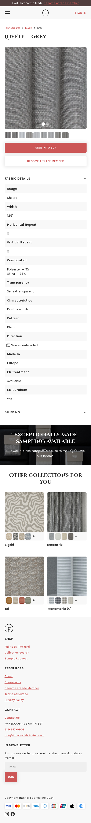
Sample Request (16, 658)
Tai (7, 608)
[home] (45, 13)
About (9, 676)
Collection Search (17, 652)
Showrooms (13, 682)
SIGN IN (80, 13)
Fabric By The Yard (17, 646)
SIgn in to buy (45, 147)
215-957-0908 (15, 729)
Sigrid (9, 544)
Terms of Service (16, 694)
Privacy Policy (14, 700)
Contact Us (12, 717)
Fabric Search (13, 27)
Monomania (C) (59, 608)
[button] (8, 12)
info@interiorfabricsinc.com (24, 735)
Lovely (28, 27)
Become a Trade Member (22, 688)
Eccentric (55, 544)
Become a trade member (61, 3)
